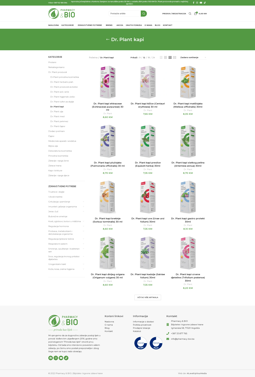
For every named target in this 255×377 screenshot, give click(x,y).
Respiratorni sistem (57, 244)
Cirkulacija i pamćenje (59, 201)
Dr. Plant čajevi (57, 126)
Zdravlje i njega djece (58, 175)
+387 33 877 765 (179, 333)
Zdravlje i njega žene (58, 160)
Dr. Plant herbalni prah (61, 82)
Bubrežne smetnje (57, 216)
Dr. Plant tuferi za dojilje (62, 101)
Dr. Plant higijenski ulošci (62, 96)
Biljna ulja (53, 146)
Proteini (52, 62)
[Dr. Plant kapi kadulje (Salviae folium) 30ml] (148, 253)
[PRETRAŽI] (144, 14)
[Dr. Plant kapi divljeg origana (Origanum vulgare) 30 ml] (107, 253)
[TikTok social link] (205, 3)
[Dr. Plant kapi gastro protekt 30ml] (188, 197)
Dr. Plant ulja (56, 111)
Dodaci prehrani (56, 131)
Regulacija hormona (58, 226)
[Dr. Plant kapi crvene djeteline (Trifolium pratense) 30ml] (188, 253)
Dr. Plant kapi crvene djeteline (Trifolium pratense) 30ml (188, 277)
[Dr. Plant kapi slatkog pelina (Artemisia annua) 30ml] (188, 141)
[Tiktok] (66, 358)
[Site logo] (61, 13)
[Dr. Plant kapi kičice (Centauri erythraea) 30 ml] (148, 82)
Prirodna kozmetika (58, 156)
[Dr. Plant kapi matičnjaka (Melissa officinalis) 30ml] (188, 82)
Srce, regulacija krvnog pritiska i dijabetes (64, 258)
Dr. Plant (107, 113)
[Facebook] (50, 358)
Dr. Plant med (57, 116)
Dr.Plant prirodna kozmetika (64, 77)
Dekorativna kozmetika (60, 151)
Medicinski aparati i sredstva (62, 141)
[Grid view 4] (174, 57)
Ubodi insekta (55, 196)
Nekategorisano (56, 67)
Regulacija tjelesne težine (61, 239)
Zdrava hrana (54, 165)
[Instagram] (56, 358)
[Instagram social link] (197, 3)
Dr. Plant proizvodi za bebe (64, 87)
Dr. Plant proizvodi (57, 72)
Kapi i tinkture (55, 170)
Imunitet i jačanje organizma (62, 206)
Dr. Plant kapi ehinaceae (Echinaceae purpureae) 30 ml (107, 106)
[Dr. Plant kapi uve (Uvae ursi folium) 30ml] (148, 197)
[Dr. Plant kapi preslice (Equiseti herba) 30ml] (148, 141)
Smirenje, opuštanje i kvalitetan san (64, 250)
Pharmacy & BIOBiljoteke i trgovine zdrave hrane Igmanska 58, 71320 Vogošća (187, 324)
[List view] (161, 57)
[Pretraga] (190, 13)
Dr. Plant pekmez (59, 121)
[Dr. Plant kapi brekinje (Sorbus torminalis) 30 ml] (107, 197)
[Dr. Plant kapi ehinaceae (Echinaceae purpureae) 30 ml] (107, 82)
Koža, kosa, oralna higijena (61, 269)
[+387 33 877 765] (167, 333)
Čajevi (51, 136)
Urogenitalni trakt (57, 264)
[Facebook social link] (193, 3)
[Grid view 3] (170, 57)
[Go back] (108, 39)
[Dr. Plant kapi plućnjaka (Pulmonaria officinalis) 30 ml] (107, 141)
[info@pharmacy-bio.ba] (167, 339)
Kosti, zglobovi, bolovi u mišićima (64, 221)
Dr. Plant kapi (57, 106)
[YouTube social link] (201, 3)
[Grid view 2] (165, 57)
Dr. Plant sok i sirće (59, 92)
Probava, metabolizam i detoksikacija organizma (60, 232)
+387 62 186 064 (60, 3)
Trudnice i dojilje (56, 192)
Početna (93, 57)
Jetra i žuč (53, 211)
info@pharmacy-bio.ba (182, 339)
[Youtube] (61, 358)
